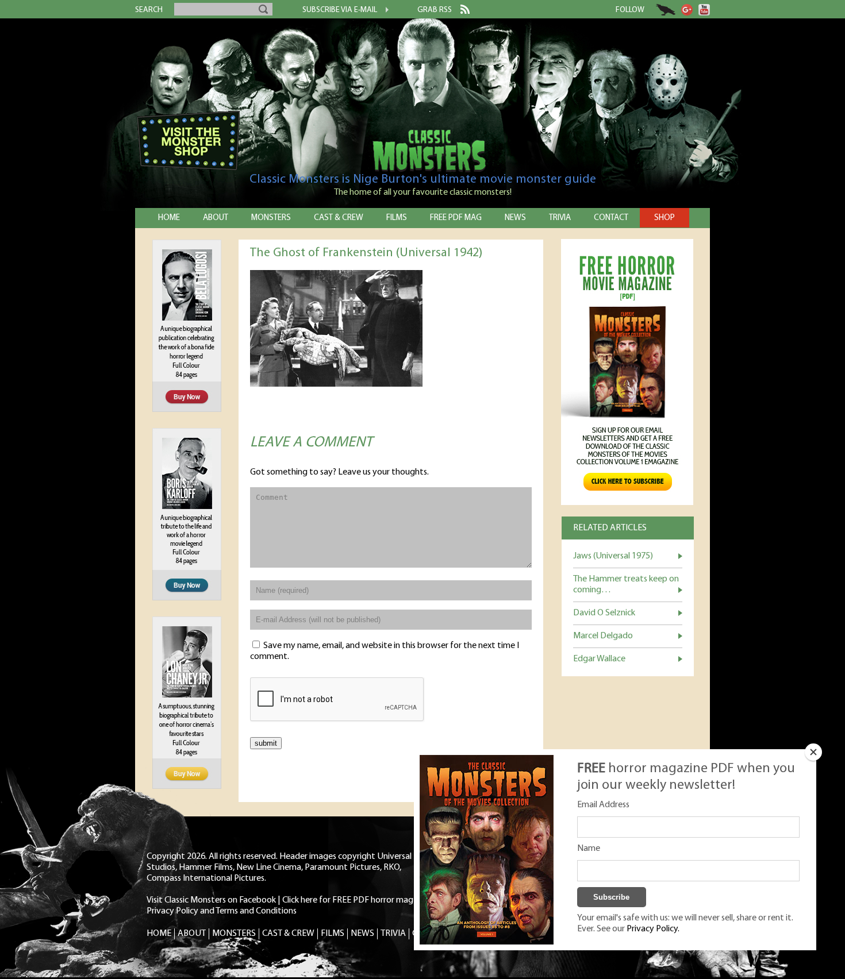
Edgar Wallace (599, 659)
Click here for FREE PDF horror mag (347, 900)
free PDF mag (456, 218)
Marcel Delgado (603, 636)
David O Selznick (604, 613)
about (215, 218)
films (396, 218)
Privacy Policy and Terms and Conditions (222, 911)
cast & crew (338, 218)
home (169, 218)
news (515, 218)
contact (611, 218)
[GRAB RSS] (461, 11)
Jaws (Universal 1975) (613, 556)
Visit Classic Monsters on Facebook (211, 900)
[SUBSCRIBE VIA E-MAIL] (383, 11)
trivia (560, 218)
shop (664, 218)
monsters (271, 218)
